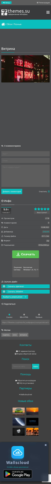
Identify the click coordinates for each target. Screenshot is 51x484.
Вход (7, 2)
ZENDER (46, 231)
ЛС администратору (26, 351)
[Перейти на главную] (2, 24)
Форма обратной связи (26, 354)
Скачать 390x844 (15, 291)
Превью (39, 317)
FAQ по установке (26, 383)
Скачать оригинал (16, 286)
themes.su (19, 11)
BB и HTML (24, 317)
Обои (9, 24)
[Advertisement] (25, 37)
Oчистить (43, 191)
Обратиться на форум (26, 380)
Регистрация (44, 2)
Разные (17, 24)
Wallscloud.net (26, 394)
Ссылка (9, 317)
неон (15, 335)
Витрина (23, 335)
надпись (6, 335)
